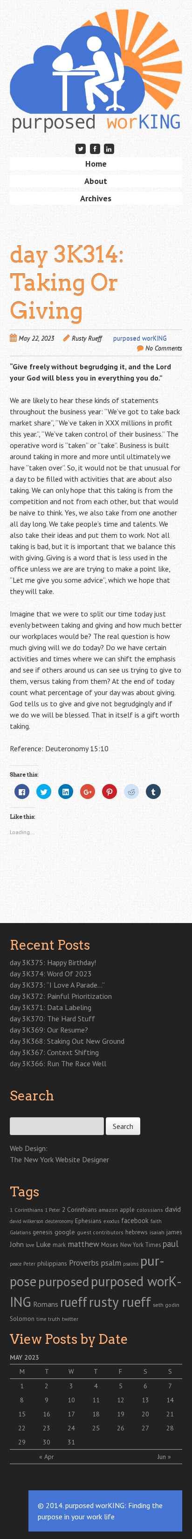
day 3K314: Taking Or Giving (67, 282)
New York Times (140, 1244)
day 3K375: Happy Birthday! (53, 962)
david (173, 1209)
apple (127, 1210)
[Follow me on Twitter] (81, 149)
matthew (83, 1244)
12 (120, 1400)
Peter (29, 1264)
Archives (95, 198)
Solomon (22, 1319)
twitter (70, 1318)
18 (96, 1414)
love (30, 1245)
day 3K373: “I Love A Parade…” (57, 984)
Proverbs (84, 1262)
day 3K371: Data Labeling (50, 1007)
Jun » (164, 1456)
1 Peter (52, 1210)
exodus (111, 1221)
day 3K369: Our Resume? (49, 1029)
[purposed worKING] (96, 118)
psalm (111, 1262)
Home (96, 163)
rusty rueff (120, 1302)
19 (120, 1414)
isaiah (157, 1232)
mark (59, 1244)
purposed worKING (140, 338)
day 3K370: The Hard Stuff (52, 1018)
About (95, 181)
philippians (52, 1263)
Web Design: (29, 1148)
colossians (150, 1209)
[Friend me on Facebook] (95, 149)
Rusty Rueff (87, 338)
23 (46, 1428)
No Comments (163, 348)
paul (170, 1243)
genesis (43, 1232)
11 (96, 1400)
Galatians (20, 1232)
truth (54, 1318)
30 (46, 1442)
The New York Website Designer (59, 1159)
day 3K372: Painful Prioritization (61, 996)
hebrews (136, 1232)
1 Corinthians (26, 1209)
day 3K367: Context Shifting (54, 1052)
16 (46, 1414)
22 (22, 1428)
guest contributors (100, 1232)
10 (71, 1400)
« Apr (46, 1456)
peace (15, 1264)
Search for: (25, 1112)
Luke (43, 1244)
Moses (109, 1244)
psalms (130, 1264)
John (17, 1244)
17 (71, 1414)
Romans (45, 1304)
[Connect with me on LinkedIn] (109, 149)
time (41, 1319)
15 (22, 1414)
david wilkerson (26, 1221)
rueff (73, 1302)
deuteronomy (59, 1221)
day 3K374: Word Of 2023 (51, 973)
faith (156, 1220)
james (174, 1232)
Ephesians (88, 1221)
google (65, 1232)
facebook (135, 1220)
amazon (108, 1209)
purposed (63, 1281)
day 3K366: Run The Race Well (58, 1063)
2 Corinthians (79, 1209)
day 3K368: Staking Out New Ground (67, 1041)
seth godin (166, 1304)
